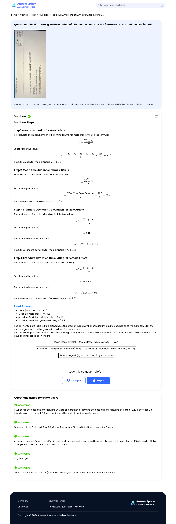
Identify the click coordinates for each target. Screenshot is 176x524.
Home (14, 14)
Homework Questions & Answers (66, 506)
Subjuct (24, 14)
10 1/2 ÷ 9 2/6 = (22, 458)
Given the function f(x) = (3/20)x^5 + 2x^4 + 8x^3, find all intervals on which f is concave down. (65, 472)
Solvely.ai (23, 506)
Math (33, 14)
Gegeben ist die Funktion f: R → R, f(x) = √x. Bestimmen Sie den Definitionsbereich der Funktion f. (65, 427)
